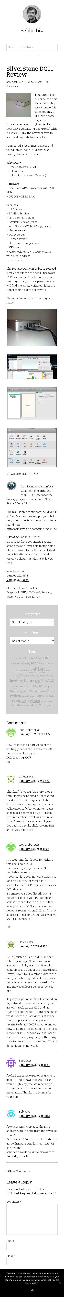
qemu (32, 696)
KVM (20, 681)
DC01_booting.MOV (18, 757)
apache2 (20, 658)
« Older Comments (18, 1171)
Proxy (50, 691)
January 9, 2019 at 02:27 (34, 780)
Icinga (49, 675)
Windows (18, 705)
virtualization (46, 701)
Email (10, 1256)
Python (15, 696)
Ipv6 (13, 680)
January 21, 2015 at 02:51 (34, 1115)
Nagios (48, 686)
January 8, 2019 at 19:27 (34, 848)
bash (35, 663)
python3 (26, 696)
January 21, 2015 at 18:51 (34, 1064)
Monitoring (23, 686)
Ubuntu (35, 700)
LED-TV (31, 592)
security (18, 700)
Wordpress (47, 705)
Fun (44, 676)
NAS (38, 592)
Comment (13, 1201)
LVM (38, 681)
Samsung (46, 592)
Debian (37, 669)
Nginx (14, 691)
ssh (27, 700)
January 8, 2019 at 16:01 (34, 946)
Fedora (32, 675)
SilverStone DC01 (15, 596)
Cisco (42, 663)
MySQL (38, 686)
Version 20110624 (17, 579)
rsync (45, 696)
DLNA (23, 592)
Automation (17, 663)
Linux (22, 588)
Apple (28, 658)
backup (27, 663)
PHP (45, 691)
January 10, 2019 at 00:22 (34, 734)
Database (25, 670)
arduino (37, 658)
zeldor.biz (32, 30)
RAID (39, 695)
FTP (39, 675)
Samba (51, 696)
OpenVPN (38, 691)
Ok (32, 1289)
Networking (32, 588)
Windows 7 (33, 705)
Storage (30, 596)
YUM (37, 596)
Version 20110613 (17, 575)
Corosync (17, 670)
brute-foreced (47, 268)
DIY (20, 675)
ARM (45, 658)
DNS (25, 676)
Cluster (50, 663)
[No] (60, 1283)
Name (11, 1240)
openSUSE (25, 691)
